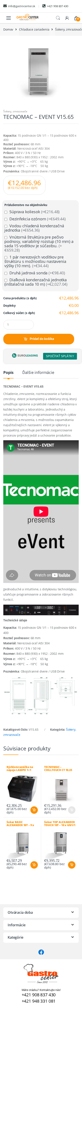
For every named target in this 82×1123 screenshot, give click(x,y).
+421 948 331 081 (39, 1001)
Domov (8, 29)
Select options (71, 810)
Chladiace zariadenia (34, 29)
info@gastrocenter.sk (21, 6)
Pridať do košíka (42, 339)
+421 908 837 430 (57, 6)
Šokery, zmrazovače (15, 111)
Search (58, 18)
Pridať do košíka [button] (34, 810)
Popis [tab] (8, 372)
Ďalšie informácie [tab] (38, 372)
